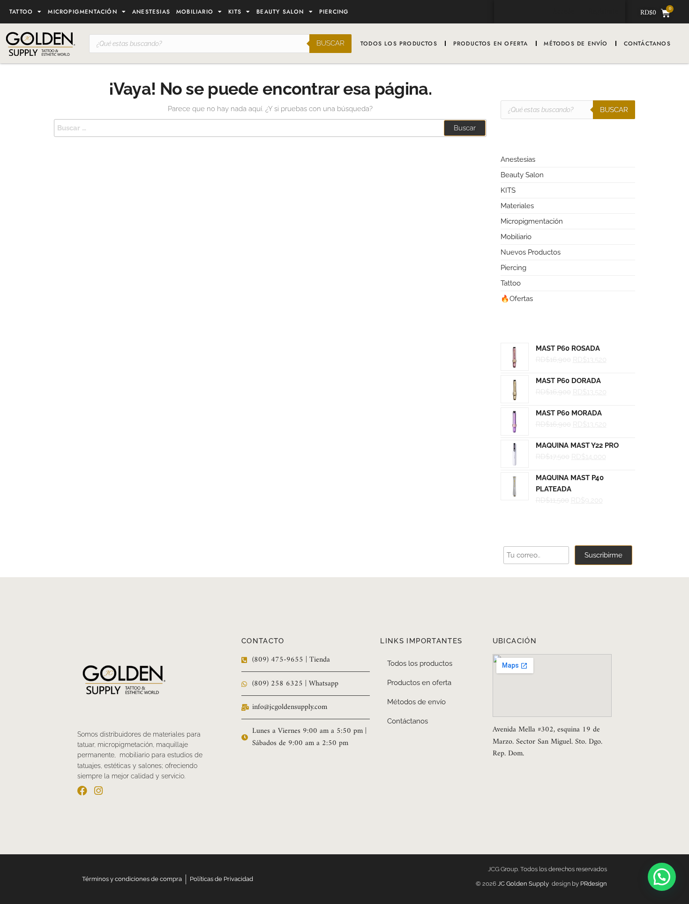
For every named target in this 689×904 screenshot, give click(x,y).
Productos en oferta (490, 43)
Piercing (334, 12)
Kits (234, 12)
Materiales (517, 206)
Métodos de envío (575, 43)
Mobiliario (194, 12)
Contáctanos (647, 43)
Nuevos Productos (531, 252)
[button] (662, 877)
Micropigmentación (82, 12)
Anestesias (151, 12)
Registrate (603, 11)
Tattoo (21, 12)
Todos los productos (398, 43)
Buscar (330, 43)
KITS (508, 190)
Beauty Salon (280, 12)
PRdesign (593, 883)
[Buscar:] (270, 128)
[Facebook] (82, 791)
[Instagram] (98, 791)
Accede (563, 11)
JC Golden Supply (525, 883)
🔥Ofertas (517, 298)
